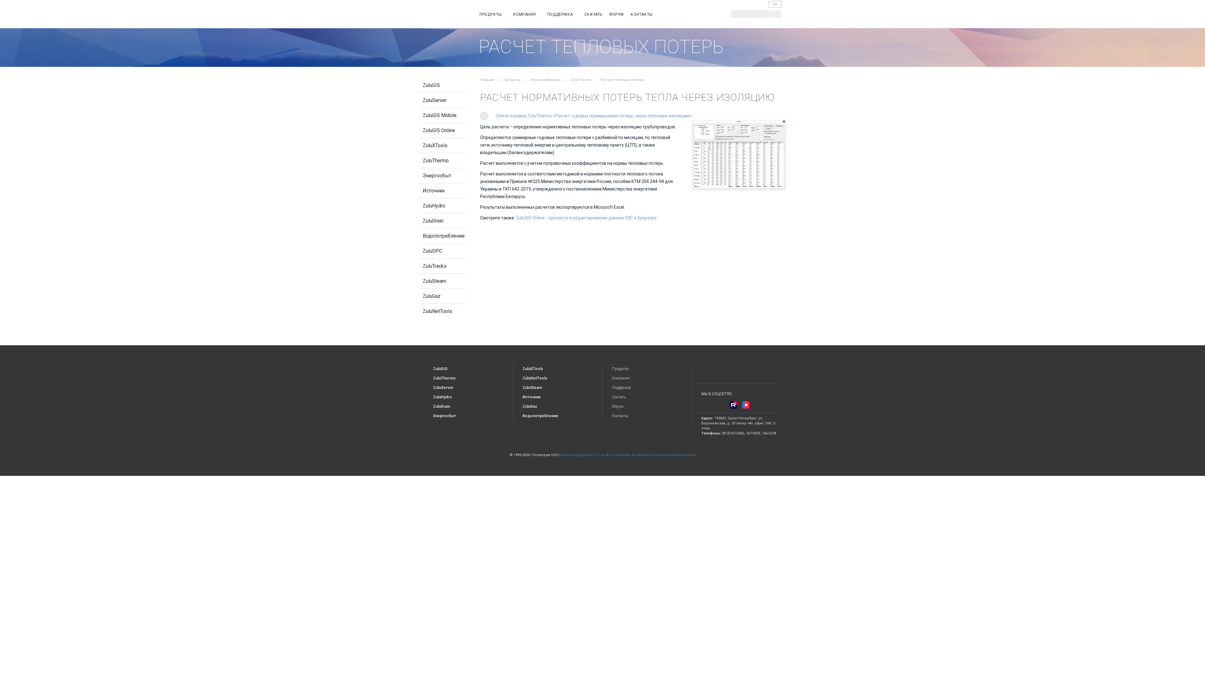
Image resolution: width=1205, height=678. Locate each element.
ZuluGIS (431, 85)
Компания (525, 14)
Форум (616, 14)
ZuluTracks (435, 266)
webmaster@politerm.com (583, 455)
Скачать (593, 14)
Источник (434, 191)
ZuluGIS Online (439, 130)
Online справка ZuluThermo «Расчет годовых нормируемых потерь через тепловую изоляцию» (594, 115)
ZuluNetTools (437, 311)
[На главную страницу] (444, 15)
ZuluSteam (434, 281)
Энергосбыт (437, 176)
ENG (775, 4)
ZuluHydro (434, 206)
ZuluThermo (436, 161)
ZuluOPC (432, 251)
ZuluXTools (435, 145)
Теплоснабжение (545, 80)
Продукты (491, 14)
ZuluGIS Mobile (440, 115)
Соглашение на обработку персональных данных (652, 455)
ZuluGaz (432, 296)
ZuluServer (435, 100)
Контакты (642, 14)
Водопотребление (444, 236)
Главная (487, 80)
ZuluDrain (433, 221)
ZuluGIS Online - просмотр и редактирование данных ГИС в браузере (586, 217)
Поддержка (560, 14)
